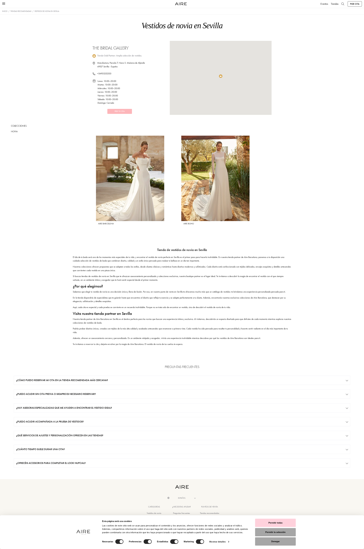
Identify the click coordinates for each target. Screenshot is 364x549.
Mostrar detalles (217, 541)
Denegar (275, 541)
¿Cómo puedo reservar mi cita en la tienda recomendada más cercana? (62, 380)
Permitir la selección (275, 532)
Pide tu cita (120, 111)
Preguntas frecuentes (181, 513)
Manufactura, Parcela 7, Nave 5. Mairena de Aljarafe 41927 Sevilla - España (121, 64)
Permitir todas (275, 523)
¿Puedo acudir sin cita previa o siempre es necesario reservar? (56, 394)
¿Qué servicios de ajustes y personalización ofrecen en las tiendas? (59, 435)
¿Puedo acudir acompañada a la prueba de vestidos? (50, 421)
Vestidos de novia (154, 513)
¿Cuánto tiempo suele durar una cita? (40, 449)
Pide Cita (354, 4)
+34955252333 (104, 73)
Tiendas (334, 3)
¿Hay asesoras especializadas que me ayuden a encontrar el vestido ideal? (64, 407)
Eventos (324, 3)
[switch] (148, 541)
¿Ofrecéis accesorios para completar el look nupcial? (51, 463)
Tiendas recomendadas (209, 513)
